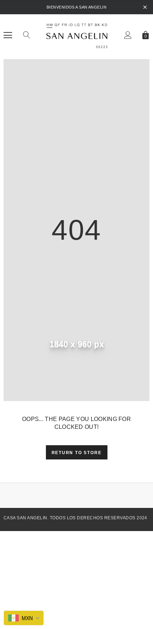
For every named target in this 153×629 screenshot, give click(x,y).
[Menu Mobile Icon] (8, 35)
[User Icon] (128, 35)
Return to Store (77, 452)
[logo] (76, 34)
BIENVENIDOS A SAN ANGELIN (76, 7)
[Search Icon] (26, 35)
